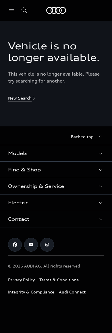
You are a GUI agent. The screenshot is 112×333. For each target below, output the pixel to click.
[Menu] (56, 10)
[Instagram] (47, 245)
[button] (56, 153)
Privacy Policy (21, 279)
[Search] (24, 10)
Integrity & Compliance (31, 291)
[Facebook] (15, 245)
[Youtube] (31, 245)
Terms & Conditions (59, 279)
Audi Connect (72, 291)
